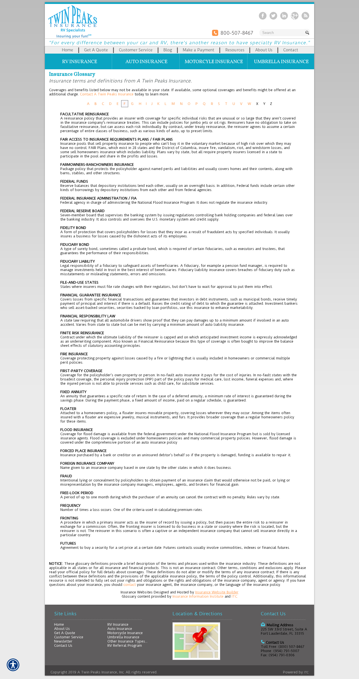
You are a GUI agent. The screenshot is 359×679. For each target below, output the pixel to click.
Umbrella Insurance (123, 637)
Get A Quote (64, 633)
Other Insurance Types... (127, 641)
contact (129, 584)
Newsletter (63, 641)
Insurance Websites (137, 592)
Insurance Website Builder (216, 592)
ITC (234, 596)
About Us (62, 629)
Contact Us (63, 645)
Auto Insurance (119, 629)
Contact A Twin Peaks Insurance (107, 94)
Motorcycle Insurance (125, 633)
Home (59, 624)
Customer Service (68, 637)
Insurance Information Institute (198, 596)
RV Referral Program (124, 645)
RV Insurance (117, 624)
